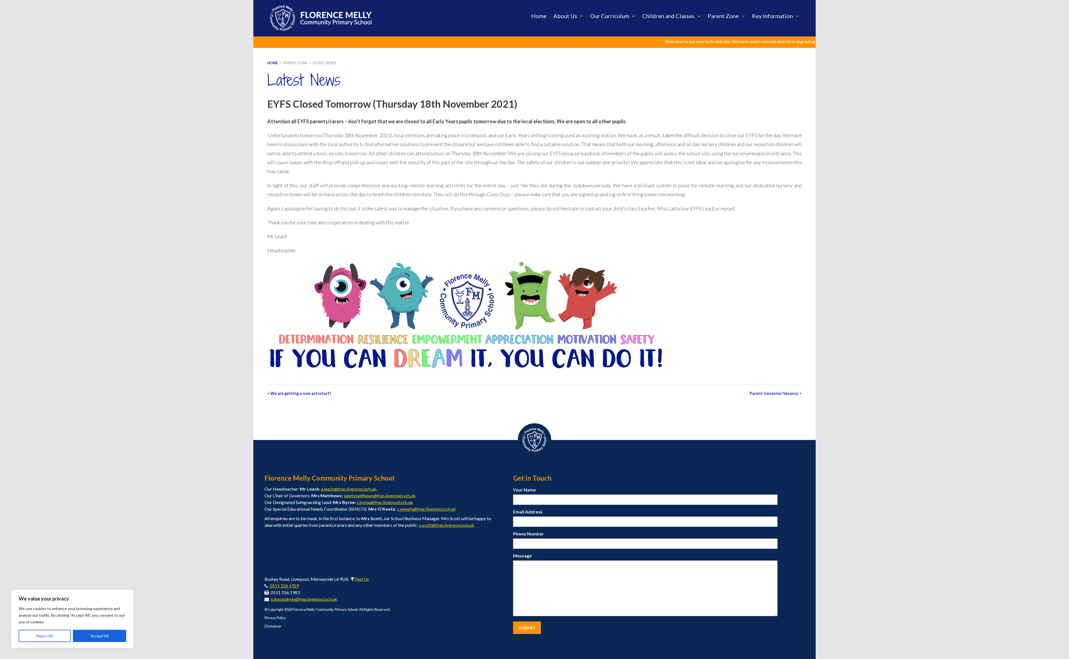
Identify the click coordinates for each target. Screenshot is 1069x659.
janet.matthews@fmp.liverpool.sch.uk (379, 495)
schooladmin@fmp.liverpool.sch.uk (304, 599)
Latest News (324, 63)
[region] (72, 618)
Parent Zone (295, 63)
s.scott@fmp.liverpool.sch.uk (446, 525)
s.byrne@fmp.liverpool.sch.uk (385, 502)
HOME (272, 63)
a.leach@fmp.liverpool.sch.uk (348, 488)
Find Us (361, 579)
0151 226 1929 (284, 585)
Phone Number (528, 533)
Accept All (99, 635)
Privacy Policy (275, 618)
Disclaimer (272, 626)
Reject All (44, 635)
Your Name (526, 489)
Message (523, 555)
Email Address (529, 511)
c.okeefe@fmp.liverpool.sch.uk (426, 509)
